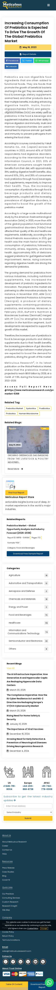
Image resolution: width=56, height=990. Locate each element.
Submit (28, 818)
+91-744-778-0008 (46, 788)
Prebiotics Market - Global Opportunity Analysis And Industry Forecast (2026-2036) (25, 529)
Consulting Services (11, 898)
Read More (14, 468)
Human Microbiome (28, 413)
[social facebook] (13, 962)
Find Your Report (16, 492)
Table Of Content (14, 984)
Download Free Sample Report (28, 553)
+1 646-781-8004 (9, 788)
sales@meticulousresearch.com (16, 951)
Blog (4, 876)
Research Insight (9, 906)
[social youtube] (35, 962)
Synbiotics (31, 408)
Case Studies (8, 872)
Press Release (8, 867)
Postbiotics (44, 408)
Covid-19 (6, 880)
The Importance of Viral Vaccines (25, 729)
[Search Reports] (47, 111)
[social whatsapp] (6, 962)
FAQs (4, 854)
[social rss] (43, 962)
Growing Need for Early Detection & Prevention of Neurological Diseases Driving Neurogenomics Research (27, 742)
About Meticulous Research (14, 841)
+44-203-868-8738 (28, 788)
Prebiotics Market (14, 408)
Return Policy (8, 936)
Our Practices (8, 894)
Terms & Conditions (11, 940)
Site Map (6, 910)
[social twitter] (28, 962)
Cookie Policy (32, 928)
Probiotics (11, 413)
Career (5, 846)
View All (10, 668)
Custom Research (10, 902)
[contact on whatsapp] (49, 982)
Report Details (29, 54)
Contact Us (7, 850)
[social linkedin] (20, 962)
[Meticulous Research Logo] (12, 5)
